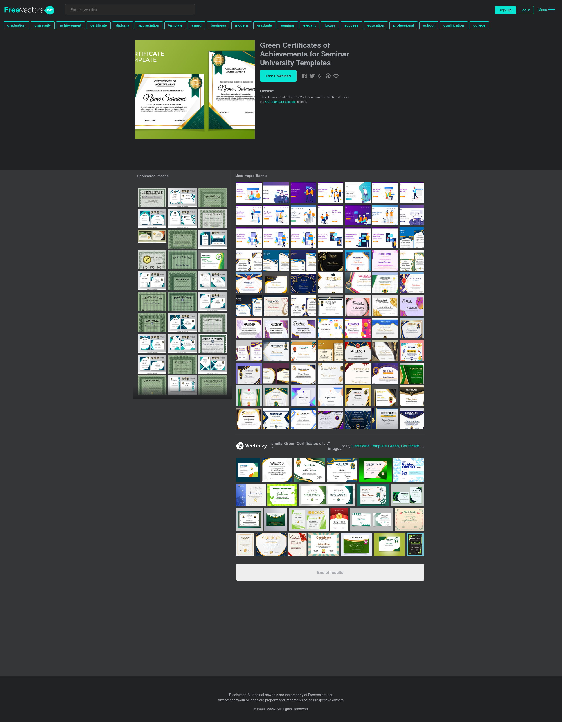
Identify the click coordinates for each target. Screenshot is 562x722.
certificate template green (375, 446)
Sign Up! (505, 10)
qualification (453, 25)
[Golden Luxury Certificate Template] (385, 305)
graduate (264, 25)
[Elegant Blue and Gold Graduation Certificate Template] (303, 373)
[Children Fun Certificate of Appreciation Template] (330, 328)
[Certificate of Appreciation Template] (412, 260)
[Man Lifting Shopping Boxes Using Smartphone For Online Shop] (276, 237)
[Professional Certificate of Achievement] (249, 282)
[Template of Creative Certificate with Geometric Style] (385, 260)
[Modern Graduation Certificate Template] (385, 418)
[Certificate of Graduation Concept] (276, 305)
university (42, 25)
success (351, 25)
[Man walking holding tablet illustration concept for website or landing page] (412, 192)
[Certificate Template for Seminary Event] (385, 373)
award (196, 25)
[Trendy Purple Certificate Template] (303, 395)
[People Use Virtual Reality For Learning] (385, 215)
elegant (309, 25)
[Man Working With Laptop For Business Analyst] (303, 215)
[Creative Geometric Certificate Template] (276, 418)
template (175, 25)
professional (403, 25)
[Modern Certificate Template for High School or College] (358, 260)
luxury (330, 25)
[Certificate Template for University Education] (330, 260)
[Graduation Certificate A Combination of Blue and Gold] (385, 328)
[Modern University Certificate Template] (412, 328)
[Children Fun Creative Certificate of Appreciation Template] (358, 328)
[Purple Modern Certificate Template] (276, 328)
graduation (16, 25)
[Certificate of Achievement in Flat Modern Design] (303, 350)
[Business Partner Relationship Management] (330, 192)
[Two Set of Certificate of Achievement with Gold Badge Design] (276, 373)
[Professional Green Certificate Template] (249, 395)
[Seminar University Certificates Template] (276, 282)
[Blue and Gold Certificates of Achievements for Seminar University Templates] (412, 237)
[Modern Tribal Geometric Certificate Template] (358, 305)
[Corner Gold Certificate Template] (303, 328)
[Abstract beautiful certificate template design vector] (275, 519)
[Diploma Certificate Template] (412, 282)
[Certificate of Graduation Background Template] (412, 395)
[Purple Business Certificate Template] (249, 328)
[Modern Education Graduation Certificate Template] (249, 305)
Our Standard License (280, 101)
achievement (70, 25)
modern (241, 25)
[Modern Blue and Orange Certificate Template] (330, 395)
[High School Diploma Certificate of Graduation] (330, 282)
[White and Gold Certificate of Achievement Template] (330, 373)
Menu (542, 9)
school (428, 25)
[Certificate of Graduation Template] (358, 350)
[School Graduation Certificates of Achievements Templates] (330, 350)
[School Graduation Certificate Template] (385, 395)
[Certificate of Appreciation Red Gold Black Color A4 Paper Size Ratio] (358, 282)
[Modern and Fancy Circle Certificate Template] (412, 305)
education (375, 25)
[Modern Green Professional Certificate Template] (276, 395)
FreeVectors (29, 10)
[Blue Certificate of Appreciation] (358, 418)
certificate (98, 25)
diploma (122, 25)
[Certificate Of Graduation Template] (249, 373)
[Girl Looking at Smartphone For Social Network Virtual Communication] (276, 192)
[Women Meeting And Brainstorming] (358, 215)
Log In (525, 10)
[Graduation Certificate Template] (249, 260)
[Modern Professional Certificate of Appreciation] (385, 350)
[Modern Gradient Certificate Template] (249, 350)
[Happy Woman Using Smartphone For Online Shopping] (249, 237)
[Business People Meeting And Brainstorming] (412, 215)
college (479, 25)
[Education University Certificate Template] (303, 282)
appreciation (148, 25)
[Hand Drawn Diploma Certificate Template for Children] (412, 350)
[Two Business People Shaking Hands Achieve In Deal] (303, 192)
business (218, 25)
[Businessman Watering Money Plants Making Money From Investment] (358, 192)
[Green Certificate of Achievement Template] (385, 282)
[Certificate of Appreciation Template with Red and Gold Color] (358, 373)
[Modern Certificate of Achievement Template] (276, 350)
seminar (287, 25)
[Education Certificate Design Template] (303, 418)
